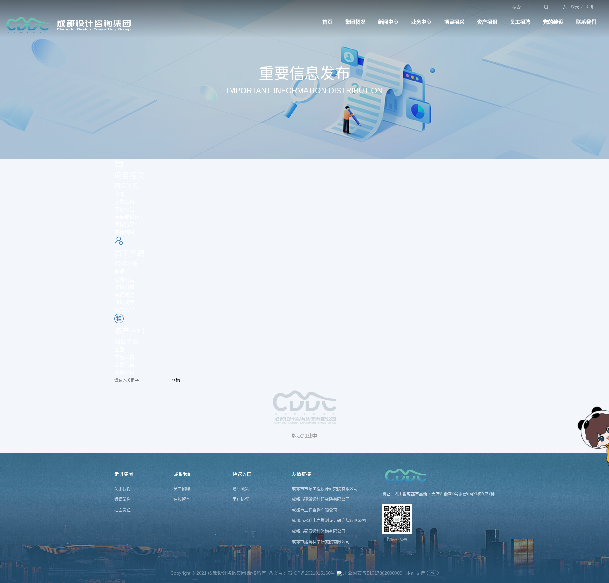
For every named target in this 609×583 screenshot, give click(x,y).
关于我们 (122, 488)
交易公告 (124, 201)
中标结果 (124, 232)
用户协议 (240, 499)
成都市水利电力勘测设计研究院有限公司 (329, 520)
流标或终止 (127, 217)
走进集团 (123, 474)
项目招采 (454, 22)
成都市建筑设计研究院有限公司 (321, 499)
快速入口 (242, 474)
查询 (176, 380)
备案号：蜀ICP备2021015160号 (302, 573)
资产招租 (487, 22)
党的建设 (553, 22)
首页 (327, 22)
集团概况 (355, 22)
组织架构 (122, 499)
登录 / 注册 (583, 6)
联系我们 (586, 22)
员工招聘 (520, 22)
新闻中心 (388, 22)
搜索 (546, 7)
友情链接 (301, 474)
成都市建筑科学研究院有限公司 (321, 541)
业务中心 (421, 22)
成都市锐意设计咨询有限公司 (318, 531)
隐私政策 (240, 488)
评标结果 (124, 224)
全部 (119, 194)
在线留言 (182, 499)
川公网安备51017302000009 (372, 573)
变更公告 (124, 209)
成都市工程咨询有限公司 (314, 510)
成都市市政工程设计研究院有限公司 (325, 488)
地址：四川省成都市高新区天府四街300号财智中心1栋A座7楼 (438, 493)
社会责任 (122, 510)
